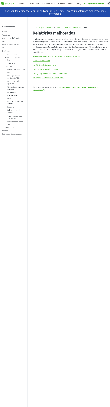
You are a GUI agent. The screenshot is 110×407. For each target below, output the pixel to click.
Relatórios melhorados (73, 27)
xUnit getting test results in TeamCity (46, 69)
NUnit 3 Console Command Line (44, 65)
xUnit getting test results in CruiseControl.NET (50, 73)
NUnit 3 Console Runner (41, 61)
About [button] (21, 3)
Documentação (38, 27)
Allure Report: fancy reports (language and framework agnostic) (56, 56)
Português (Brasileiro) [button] (93, 3)
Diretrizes (49, 27)
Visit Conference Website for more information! (78, 12)
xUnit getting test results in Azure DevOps (48, 78)
